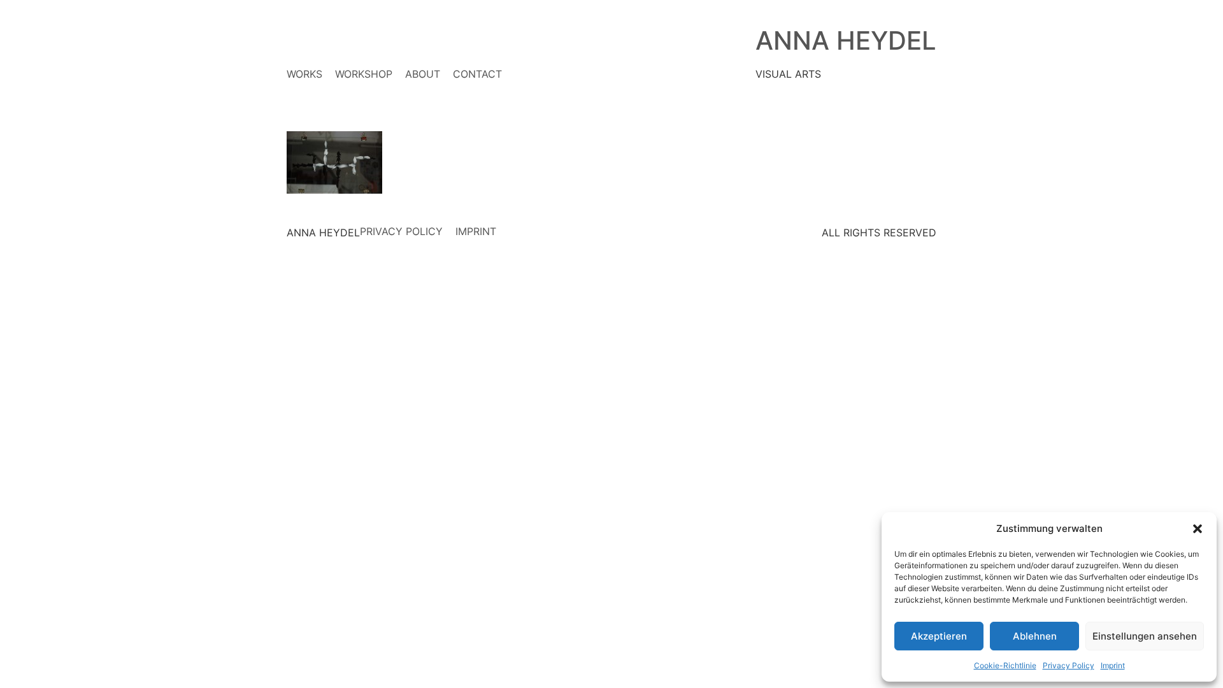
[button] (1197, 528)
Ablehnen (1035, 636)
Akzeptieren (939, 636)
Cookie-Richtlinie (1005, 665)
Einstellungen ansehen (1144, 636)
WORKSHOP (363, 74)
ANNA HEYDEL (845, 40)
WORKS (304, 74)
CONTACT (477, 74)
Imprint (1113, 665)
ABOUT (422, 74)
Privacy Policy (1068, 665)
